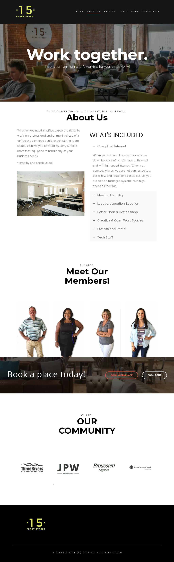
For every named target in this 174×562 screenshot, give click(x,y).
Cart (135, 11)
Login (123, 11)
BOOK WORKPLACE (122, 375)
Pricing (110, 11)
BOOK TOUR (154, 375)
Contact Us (151, 11)
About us (94, 11)
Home (80, 11)
